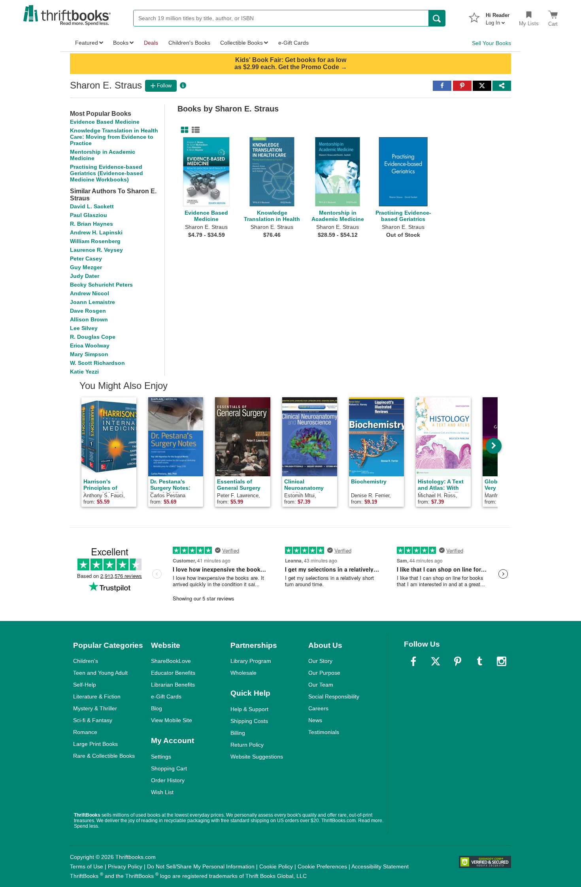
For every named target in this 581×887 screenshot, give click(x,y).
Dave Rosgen (88, 311)
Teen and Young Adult (100, 673)
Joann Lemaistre (92, 302)
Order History (168, 780)
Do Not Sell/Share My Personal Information (201, 866)
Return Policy (247, 745)
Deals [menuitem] (151, 43)
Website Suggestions (256, 756)
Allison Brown (89, 319)
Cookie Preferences (322, 866)
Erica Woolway (89, 345)
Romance (85, 732)
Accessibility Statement (380, 866)
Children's (85, 661)
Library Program (250, 661)
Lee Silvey (84, 328)
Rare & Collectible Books (104, 756)
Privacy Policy (125, 866)
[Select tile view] (194, 130)
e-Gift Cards (166, 696)
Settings (161, 756)
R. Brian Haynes (91, 224)
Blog (156, 708)
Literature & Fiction (97, 696)
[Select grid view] (183, 130)
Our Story (320, 661)
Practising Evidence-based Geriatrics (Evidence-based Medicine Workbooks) (106, 173)
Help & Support (249, 709)
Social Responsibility (333, 696)
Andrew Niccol (89, 293)
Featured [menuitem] (86, 43)
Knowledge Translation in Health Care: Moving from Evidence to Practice (114, 136)
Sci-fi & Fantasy (92, 720)
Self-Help (84, 684)
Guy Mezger (86, 267)
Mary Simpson (89, 354)
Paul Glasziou (88, 215)
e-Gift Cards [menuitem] (293, 43)
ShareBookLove (171, 661)
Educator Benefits (173, 673)
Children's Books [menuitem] (189, 43)
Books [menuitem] (120, 43)
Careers (318, 708)
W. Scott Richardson (97, 363)
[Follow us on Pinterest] (457, 661)
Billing (237, 733)
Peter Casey (86, 258)
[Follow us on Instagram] (501, 661)
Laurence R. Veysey (96, 250)
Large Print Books (95, 744)
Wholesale (243, 673)
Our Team (320, 684)
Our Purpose (324, 673)
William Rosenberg (95, 241)
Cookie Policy (276, 866)
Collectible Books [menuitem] (241, 43)
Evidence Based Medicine (105, 122)
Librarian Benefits (173, 684)
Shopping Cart (169, 768)
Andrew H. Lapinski (96, 232)
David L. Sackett (92, 206)
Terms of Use (86, 866)
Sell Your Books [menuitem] (491, 43)
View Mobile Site (171, 720)
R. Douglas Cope (92, 337)
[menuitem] (497, 17)
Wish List (162, 792)
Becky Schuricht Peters (101, 284)
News (315, 720)
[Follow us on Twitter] (435, 661)
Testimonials (323, 732)
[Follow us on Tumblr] (479, 661)
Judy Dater (84, 276)
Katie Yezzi (84, 371)
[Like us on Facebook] (413, 661)
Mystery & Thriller (95, 708)
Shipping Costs (249, 721)
